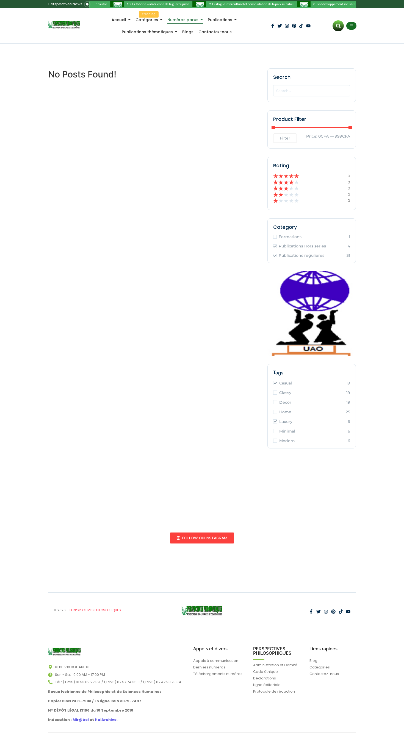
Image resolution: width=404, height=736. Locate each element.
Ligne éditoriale (267, 684)
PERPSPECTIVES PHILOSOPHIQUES (95, 610)
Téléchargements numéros (217, 673)
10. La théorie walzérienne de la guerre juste (152, 4)
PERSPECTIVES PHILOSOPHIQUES (272, 651)
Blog (313, 660)
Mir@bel (80, 719)
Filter (285, 138)
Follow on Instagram (204, 538)
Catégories (319, 667)
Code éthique (265, 671)
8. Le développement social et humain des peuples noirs (347, 4)
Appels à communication (215, 660)
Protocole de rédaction (274, 691)
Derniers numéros (209, 667)
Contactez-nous (324, 673)
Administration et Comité (275, 665)
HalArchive (106, 719)
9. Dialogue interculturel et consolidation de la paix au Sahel (246, 4)
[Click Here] (351, 26)
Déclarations (264, 678)
